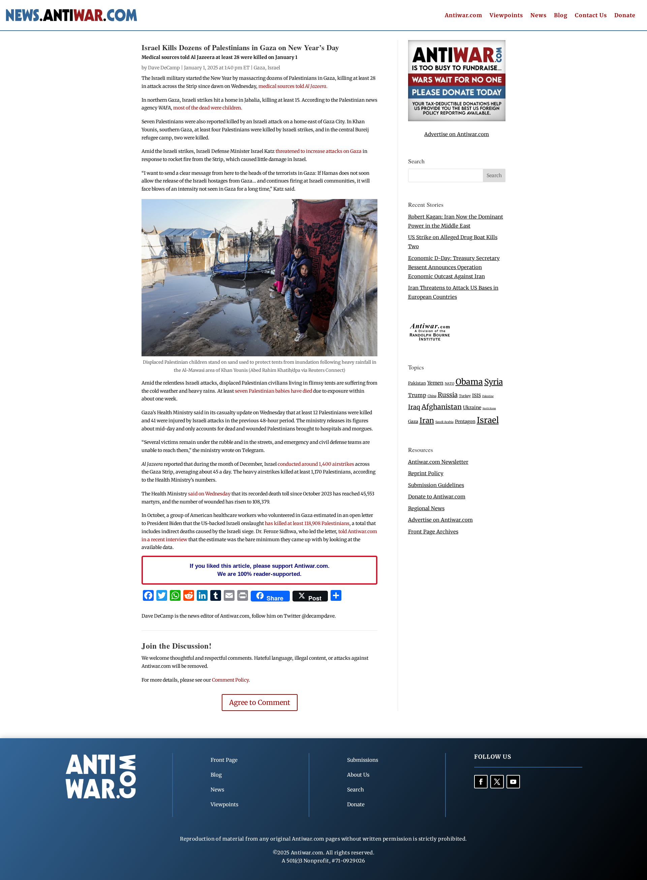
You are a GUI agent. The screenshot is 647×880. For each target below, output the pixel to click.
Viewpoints (506, 16)
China (432, 396)
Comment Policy (230, 680)
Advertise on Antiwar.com (456, 134)
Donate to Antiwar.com (436, 496)
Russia (448, 395)
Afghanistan (442, 406)
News (538, 16)
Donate (625, 16)
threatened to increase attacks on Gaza (319, 151)
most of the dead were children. (207, 108)
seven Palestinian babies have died (273, 391)
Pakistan (417, 383)
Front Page (224, 760)
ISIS (476, 395)
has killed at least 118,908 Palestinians (307, 523)
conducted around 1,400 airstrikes (316, 464)
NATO (449, 384)
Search (355, 789)
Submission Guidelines (436, 485)
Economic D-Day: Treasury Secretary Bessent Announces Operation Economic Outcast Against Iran (454, 267)
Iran (427, 420)
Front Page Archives (433, 531)
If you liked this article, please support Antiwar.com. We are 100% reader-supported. (260, 569)
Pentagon (465, 421)
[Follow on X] (497, 781)
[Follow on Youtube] (513, 781)
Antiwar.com (463, 16)
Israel (274, 68)
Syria (493, 382)
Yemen (435, 383)
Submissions (362, 760)
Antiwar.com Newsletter (438, 462)
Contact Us (591, 16)
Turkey (465, 396)
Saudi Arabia (444, 422)
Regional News (426, 508)
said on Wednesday (209, 494)
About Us (358, 775)
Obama (469, 382)
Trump (417, 395)
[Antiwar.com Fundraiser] (456, 119)
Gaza (259, 68)
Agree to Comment (259, 702)
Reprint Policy (425, 473)
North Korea (489, 408)
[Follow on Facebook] (481, 781)
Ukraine (472, 407)
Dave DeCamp (164, 68)
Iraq (414, 407)
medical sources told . (293, 86)
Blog (560, 16)
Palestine (488, 396)
